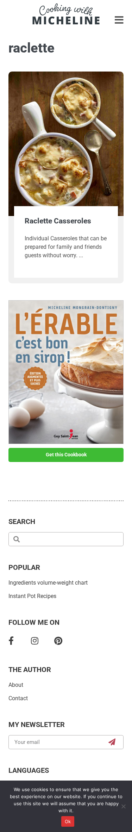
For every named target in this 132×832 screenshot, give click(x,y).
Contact (18, 698)
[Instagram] (34, 640)
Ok (68, 821)
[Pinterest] (58, 640)
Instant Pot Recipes (32, 596)
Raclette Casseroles (58, 221)
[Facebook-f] (11, 640)
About (15, 685)
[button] (119, 20)
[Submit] (112, 742)
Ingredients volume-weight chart (48, 582)
